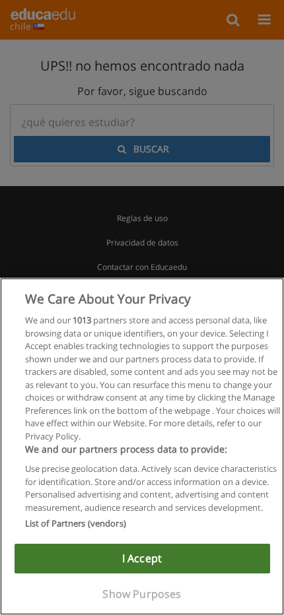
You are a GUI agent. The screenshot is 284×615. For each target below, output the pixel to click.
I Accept (142, 558)
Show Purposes (141, 594)
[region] (142, 446)
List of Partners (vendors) (75, 523)
